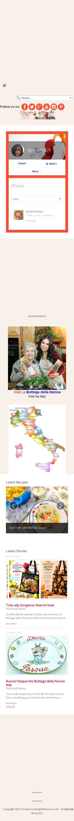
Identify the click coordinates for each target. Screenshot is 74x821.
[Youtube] (46, 106)
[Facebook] (24, 106)
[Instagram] (54, 106)
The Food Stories (16, 609)
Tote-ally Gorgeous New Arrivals (30, 605)
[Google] (39, 106)
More (35, 171)
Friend (22, 163)
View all (10, 706)
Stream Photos (34, 211)
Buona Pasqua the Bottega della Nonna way (35, 683)
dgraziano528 (39, 150)
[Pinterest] (61, 106)
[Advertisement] (37, 39)
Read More (11, 623)
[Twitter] (32, 106)
